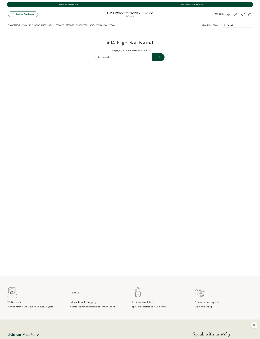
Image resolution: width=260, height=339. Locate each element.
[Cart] (249, 14)
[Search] (158, 57)
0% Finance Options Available (192, 4)
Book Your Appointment (25, 14)
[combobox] (239, 25)
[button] (14, 25)
